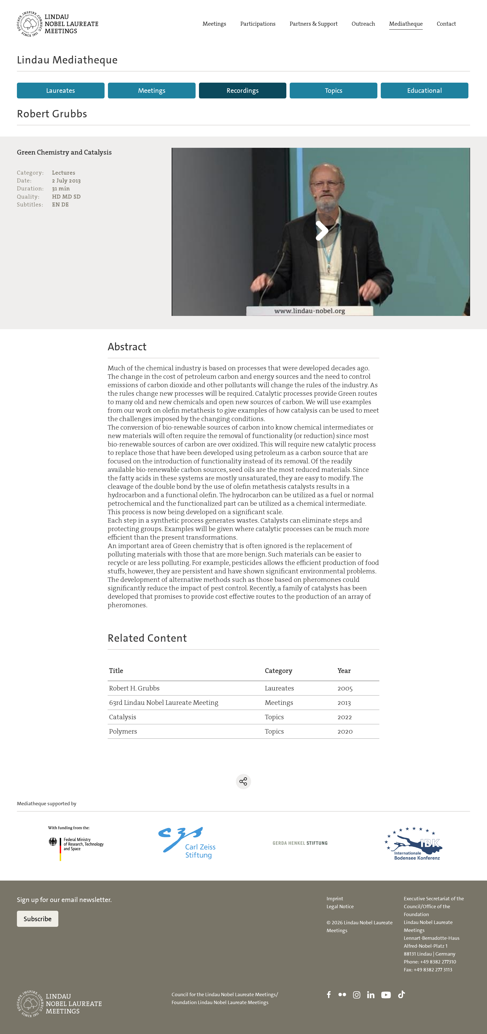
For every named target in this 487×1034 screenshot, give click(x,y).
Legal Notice (340, 906)
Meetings (214, 23)
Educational (424, 90)
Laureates (60, 90)
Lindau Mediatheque (67, 60)
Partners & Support (314, 23)
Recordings (243, 90)
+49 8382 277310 (438, 961)
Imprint (335, 898)
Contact (446, 23)
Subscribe (38, 918)
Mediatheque (406, 23)
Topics (333, 90)
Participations (258, 23)
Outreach (363, 23)
